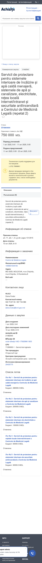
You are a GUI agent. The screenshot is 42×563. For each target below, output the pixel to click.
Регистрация (12, 2)
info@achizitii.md (27, 547)
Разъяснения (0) (10, 195)
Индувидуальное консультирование (8, 559)
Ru (36, 2)
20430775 (9, 364)
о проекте (5, 542)
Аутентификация (25, 2)
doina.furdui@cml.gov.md (15, 307)
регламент (6, 545)
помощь (25, 542)
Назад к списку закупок (10, 64)
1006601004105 (11, 265)
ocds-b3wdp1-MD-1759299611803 (18, 341)
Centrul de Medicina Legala (15, 260)
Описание (8, 190)
